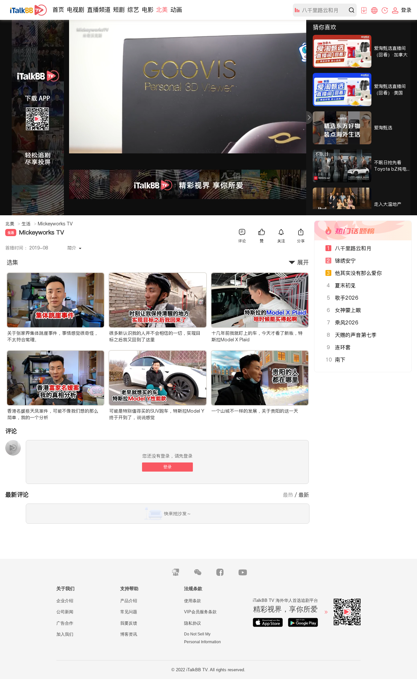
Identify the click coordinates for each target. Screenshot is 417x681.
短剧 (119, 10)
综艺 (133, 10)
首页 (58, 10)
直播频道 (98, 10)
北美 (162, 10)
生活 (29, 223)
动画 (176, 10)
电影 (147, 10)
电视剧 (75, 10)
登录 (167, 466)
